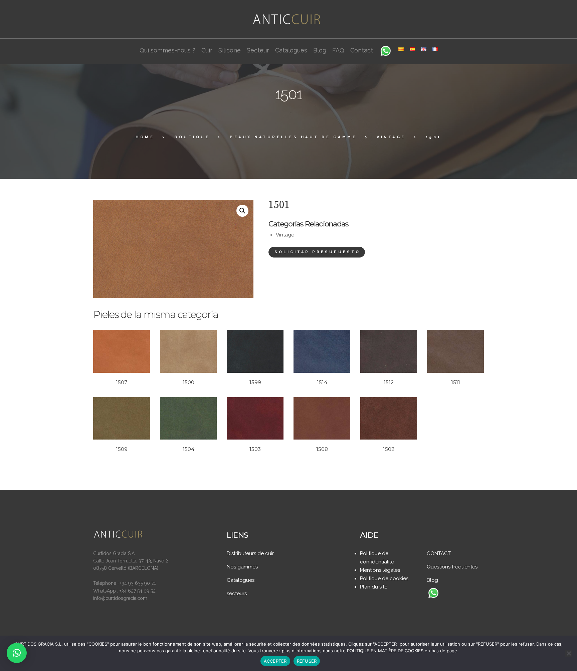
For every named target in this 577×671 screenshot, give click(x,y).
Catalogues (240, 580)
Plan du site (373, 587)
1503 (255, 449)
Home (145, 137)
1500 (188, 382)
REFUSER (307, 661)
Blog (432, 580)
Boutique (192, 137)
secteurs (237, 594)
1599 (255, 382)
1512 (389, 382)
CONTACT (439, 553)
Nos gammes (242, 567)
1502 (388, 449)
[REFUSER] (568, 653)
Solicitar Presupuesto (317, 252)
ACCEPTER (275, 661)
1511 (455, 382)
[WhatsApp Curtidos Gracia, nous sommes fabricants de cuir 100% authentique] (433, 594)
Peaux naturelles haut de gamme (293, 137)
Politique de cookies (384, 578)
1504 (188, 449)
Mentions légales (380, 570)
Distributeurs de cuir (250, 553)
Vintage (391, 137)
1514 (322, 382)
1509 (122, 449)
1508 (322, 449)
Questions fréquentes (452, 567)
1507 (121, 382)
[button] (242, 211)
